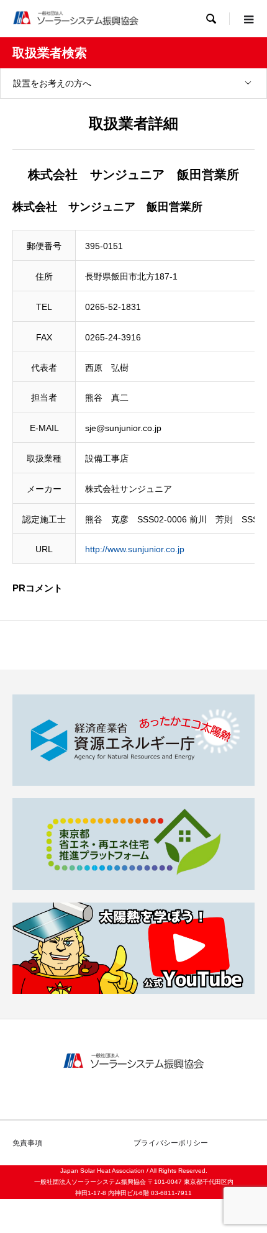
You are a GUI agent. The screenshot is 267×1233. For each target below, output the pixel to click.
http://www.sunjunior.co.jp (134, 549)
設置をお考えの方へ (52, 83)
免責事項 (27, 1143)
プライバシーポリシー (171, 1143)
